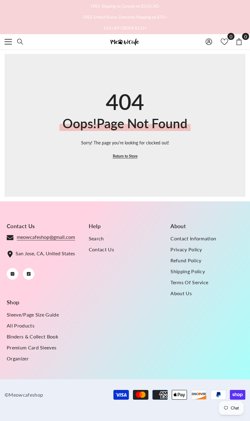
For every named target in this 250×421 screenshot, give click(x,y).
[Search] (20, 41)
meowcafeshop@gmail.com (46, 237)
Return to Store (125, 156)
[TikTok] (28, 274)
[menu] (8, 41)
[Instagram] (12, 274)
